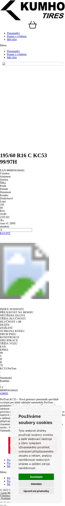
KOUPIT (5, 233)
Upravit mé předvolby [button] (36, 491)
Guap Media (7, 492)
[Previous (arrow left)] (1, 505)
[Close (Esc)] (1, 502)
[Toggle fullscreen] (8, 502)
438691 (4, 393)
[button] (32, 45)
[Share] (4, 502)
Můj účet (12, 39)
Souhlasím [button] (36, 476)
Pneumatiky (13, 33)
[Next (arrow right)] (4, 505)
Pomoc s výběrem (17, 36)
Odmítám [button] (36, 483)
